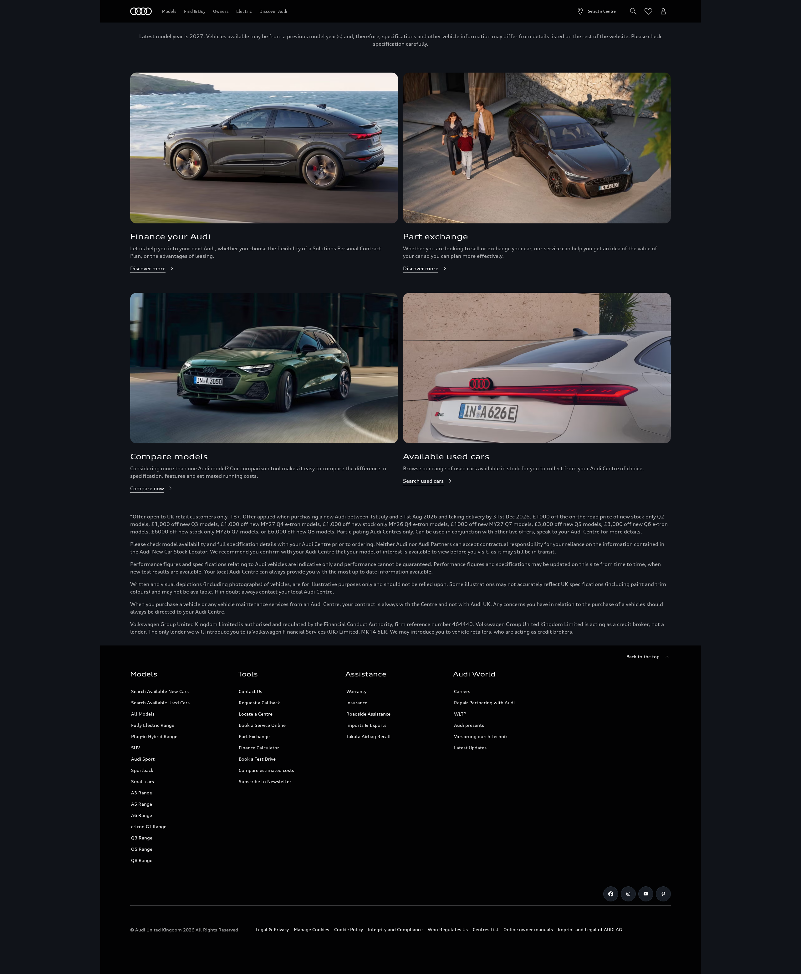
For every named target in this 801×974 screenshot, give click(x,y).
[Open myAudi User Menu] (663, 11)
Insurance (356, 702)
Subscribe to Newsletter (265, 781)
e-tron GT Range (148, 826)
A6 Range (141, 815)
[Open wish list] (648, 11)
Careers (462, 691)
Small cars (142, 781)
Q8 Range (141, 860)
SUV (135, 747)
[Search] (633, 11)
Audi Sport (143, 759)
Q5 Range (141, 849)
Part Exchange (254, 736)
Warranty (356, 691)
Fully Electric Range (152, 725)
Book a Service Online (262, 725)
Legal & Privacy (272, 929)
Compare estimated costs (266, 770)
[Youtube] (645, 893)
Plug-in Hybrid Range (154, 736)
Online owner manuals (528, 929)
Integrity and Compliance (395, 929)
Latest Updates (470, 747)
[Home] (141, 11)
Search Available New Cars (160, 691)
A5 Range (141, 804)
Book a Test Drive (257, 759)
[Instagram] (628, 893)
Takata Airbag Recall (368, 736)
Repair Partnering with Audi (484, 702)
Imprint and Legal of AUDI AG (590, 929)
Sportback (142, 770)
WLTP (460, 713)
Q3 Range (141, 837)
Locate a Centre (256, 713)
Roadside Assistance (368, 713)
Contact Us (250, 691)
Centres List (485, 929)
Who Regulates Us (448, 929)
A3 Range (141, 792)
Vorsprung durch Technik (481, 736)
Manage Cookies (311, 929)
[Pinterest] (663, 893)
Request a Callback (259, 702)
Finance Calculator (259, 747)
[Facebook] (610, 893)
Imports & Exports (366, 725)
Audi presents (469, 725)
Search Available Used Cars (160, 702)
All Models (143, 713)
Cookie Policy (348, 929)
